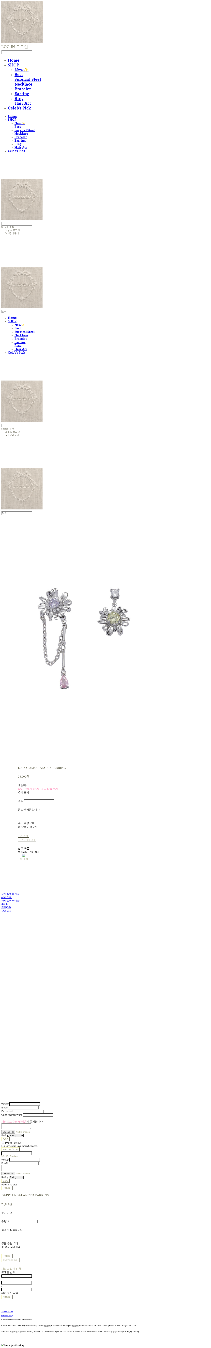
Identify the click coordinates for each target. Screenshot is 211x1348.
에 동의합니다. (22, 1121)
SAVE (5, 1139)
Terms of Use (7, 1311)
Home (13, 60)
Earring (22, 94)
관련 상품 (6, 910)
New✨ (22, 70)
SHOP (13, 65)
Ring (19, 98)
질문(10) (6, 907)
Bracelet (23, 89)
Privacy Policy (7, 1315)
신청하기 (7, 1296)
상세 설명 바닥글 (10, 900)
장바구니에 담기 (10, 1259)
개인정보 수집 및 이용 (14, 1121)
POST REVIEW (10, 1149)
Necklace (23, 84)
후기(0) (5, 903)
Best (19, 74)
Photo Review (13, 1142)
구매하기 (7, 1187)
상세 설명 (6, 897)
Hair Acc (23, 103)
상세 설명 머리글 (10, 893)
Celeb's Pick (19, 108)
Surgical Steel (28, 79)
